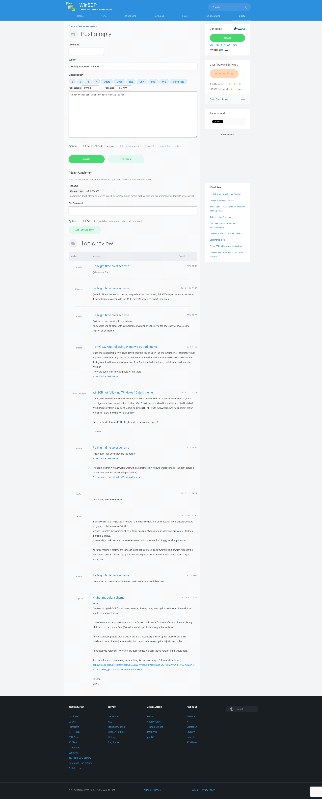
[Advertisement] (227, 157)
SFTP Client (74, 731)
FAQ (110, 721)
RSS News (192, 742)
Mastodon (192, 726)
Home (80, 15)
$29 (217, 45)
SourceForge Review (219, 99)
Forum (241, 15)
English (239, 709)
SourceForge (153, 721)
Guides (72, 721)
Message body (76, 74)
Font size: (109, 87)
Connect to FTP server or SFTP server (226, 233)
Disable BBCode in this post (101, 146)
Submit (87, 159)
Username (74, 44)
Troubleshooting (116, 726)
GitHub (150, 716)
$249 (235, 45)
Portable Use (75, 768)
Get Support (114, 716)
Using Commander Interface (222, 200)
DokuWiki (152, 731)
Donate (227, 37)
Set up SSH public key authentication (226, 246)
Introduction (130, 15)
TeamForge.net (155, 726)
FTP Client (74, 726)
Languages (74, 747)
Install (184, 15)
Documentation (213, 15)
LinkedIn (191, 737)
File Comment (76, 203)
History (111, 737)
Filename (73, 185)
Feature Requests (86, 26)
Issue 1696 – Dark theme (105, 376)
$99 (228, 45)
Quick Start (74, 716)
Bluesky (191, 731)
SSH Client (74, 737)
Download (159, 15)
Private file (115, 221)
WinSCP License (152, 789)
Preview (126, 159)
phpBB (150, 737)
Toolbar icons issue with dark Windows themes (116, 477)
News (103, 15)
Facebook (192, 716)
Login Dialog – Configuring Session (225, 194)
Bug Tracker (114, 742)
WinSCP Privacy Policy (203, 789)
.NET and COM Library (80, 757)
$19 (211, 45)
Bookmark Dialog (217, 240)
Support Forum (116, 731)
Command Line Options (80, 763)
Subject (72, 59)
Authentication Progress (220, 217)
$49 (223, 45)
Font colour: (75, 87)
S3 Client (73, 742)
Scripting (73, 752)
